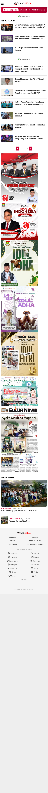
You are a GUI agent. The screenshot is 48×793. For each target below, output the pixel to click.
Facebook (14, 553)
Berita (3, 508)
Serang (8, 508)
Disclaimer (12, 544)
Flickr (36, 576)
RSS (25, 580)
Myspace (36, 568)
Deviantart (13, 568)
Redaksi (12, 537)
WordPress (36, 561)
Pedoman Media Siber (35, 544)
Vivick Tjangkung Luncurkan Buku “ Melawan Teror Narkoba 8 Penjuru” (30, 26)
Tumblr (36, 557)
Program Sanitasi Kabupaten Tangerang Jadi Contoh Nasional (29, 137)
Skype (14, 572)
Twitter (36, 553)
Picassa (13, 576)
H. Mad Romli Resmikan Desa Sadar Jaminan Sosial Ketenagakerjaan (29, 103)
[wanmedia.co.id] (24, 3)
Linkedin (36, 565)
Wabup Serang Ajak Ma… (19, 521)
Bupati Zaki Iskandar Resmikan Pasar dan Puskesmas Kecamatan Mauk (30, 37)
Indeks (35, 537)
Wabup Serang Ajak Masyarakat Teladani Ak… (20, 510)
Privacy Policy (35, 541)
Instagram (13, 565)
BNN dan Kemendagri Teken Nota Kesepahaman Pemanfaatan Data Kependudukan (29, 68)
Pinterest (14, 557)
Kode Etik (12, 541)
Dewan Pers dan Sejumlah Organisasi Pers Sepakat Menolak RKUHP (30, 91)
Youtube (36, 572)
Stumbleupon (13, 561)
